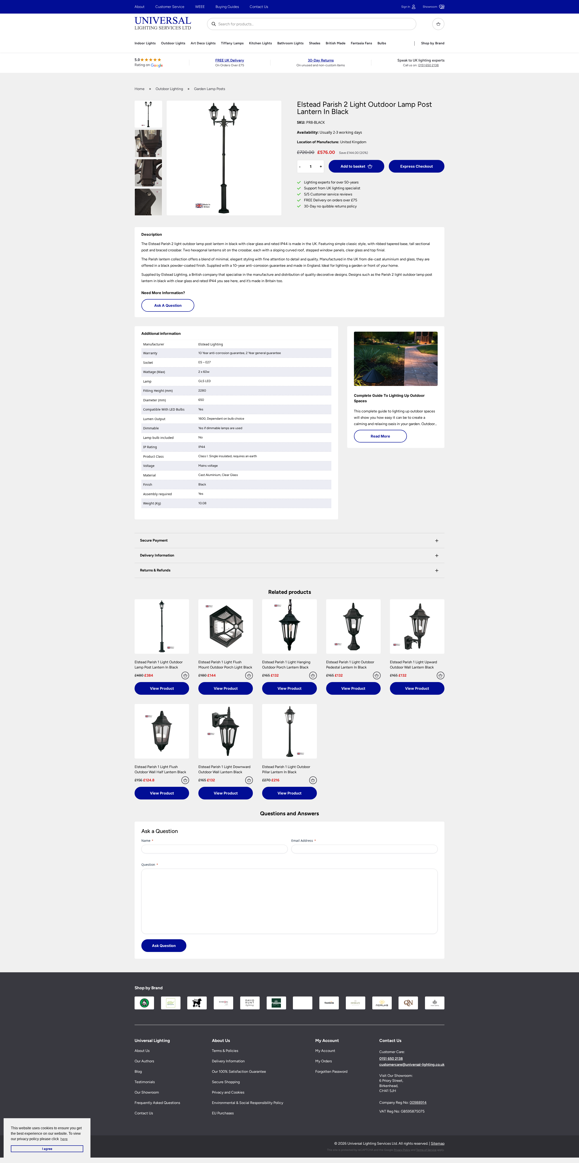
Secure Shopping (226, 1082)
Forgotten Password (331, 1071)
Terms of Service (426, 1149)
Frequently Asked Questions (157, 1103)
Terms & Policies (225, 1051)
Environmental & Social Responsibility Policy (247, 1103)
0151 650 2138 (428, 65)
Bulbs (381, 43)
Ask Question (164, 945)
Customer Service (169, 7)
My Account (325, 1051)
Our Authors (144, 1061)
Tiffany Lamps (232, 43)
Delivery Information (228, 1061)
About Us (142, 1051)
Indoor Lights (145, 43)
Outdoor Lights (173, 43)
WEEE (200, 7)
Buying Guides (227, 7)
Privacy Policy (402, 1149)
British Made (335, 43)
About (140, 7)
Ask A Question (168, 305)
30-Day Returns (321, 60)
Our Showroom (147, 1092)
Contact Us (259, 7)
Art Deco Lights (203, 43)
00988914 (418, 1102)
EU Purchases (223, 1113)
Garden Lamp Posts (209, 89)
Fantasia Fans (361, 43)
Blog (138, 1071)
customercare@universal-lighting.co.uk (411, 1064)
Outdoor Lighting (169, 89)
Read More (380, 436)
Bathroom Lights (290, 43)
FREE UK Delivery (229, 60)
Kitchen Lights (260, 43)
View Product (162, 688)
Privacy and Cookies (228, 1092)
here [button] (64, 1139)
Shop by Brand (432, 43)
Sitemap (437, 1143)
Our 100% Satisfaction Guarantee (239, 1071)
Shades (314, 43)
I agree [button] (47, 1149)
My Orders (323, 1061)
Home (140, 89)
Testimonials (145, 1082)
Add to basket (353, 166)
